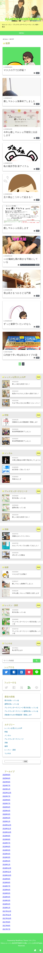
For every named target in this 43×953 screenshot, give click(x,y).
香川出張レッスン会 (19, 498)
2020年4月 (6, 811)
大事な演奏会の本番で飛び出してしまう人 (26, 460)
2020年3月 (6, 814)
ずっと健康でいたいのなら (17, 324)
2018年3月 (6, 900)
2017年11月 (7, 915)
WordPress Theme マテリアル (26, 940)
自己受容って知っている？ (21, 469)
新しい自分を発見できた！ (21, 384)
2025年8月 (6, 775)
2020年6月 (6, 807)
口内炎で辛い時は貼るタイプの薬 (20, 355)
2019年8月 (6, 839)
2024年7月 (6, 785)
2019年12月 (7, 825)
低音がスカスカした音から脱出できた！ (25, 393)
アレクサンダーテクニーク (28, 265)
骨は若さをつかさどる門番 (17, 293)
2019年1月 (6, 864)
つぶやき (7, 753)
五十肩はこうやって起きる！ (18, 197)
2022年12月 (7, 793)
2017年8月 (6, 925)
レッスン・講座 (10, 750)
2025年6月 (6, 778)
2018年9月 (6, 879)
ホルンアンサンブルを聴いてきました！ (25, 545)
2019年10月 (7, 832)
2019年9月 (6, 836)
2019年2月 (6, 861)
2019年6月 (6, 846)
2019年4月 (6, 854)
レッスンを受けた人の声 (13, 728)
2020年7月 (6, 803)
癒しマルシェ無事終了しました (19, 101)
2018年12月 (7, 868)
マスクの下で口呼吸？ (15, 70)
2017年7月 (6, 929)
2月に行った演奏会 (18, 555)
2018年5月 (6, 893)
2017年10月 (7, 918)
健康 (37, 73)
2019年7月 (6, 843)
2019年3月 (6, 857)
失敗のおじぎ (16, 479)
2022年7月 (6, 796)
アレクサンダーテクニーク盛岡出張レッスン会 (21, 711)
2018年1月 (6, 907)
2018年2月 (6, 904)
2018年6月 (6, 890)
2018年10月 (7, 875)
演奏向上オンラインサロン (21, 536)
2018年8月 (6, 882)
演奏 (6, 742)
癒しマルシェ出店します (16, 228)
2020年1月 (6, 821)
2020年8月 (6, 800)
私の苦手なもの (17, 650)
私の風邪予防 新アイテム (16, 166)
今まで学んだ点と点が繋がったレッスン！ (26, 403)
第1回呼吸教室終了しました (21, 441)
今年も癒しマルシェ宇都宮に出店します (25, 593)
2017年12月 (7, 911)
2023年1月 (6, 789)
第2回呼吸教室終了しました (21, 431)
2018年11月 (7, 872)
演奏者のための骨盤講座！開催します (25, 422)
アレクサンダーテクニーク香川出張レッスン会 (21, 707)
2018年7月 (6, 886)
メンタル (7, 735)
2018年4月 (6, 897)
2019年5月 (6, 850)
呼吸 (6, 732)
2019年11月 (7, 828)
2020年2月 (6, 818)
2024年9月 (6, 782)
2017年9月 (6, 922)
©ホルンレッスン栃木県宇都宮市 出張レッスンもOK (18, 943)
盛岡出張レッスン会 (19, 507)
